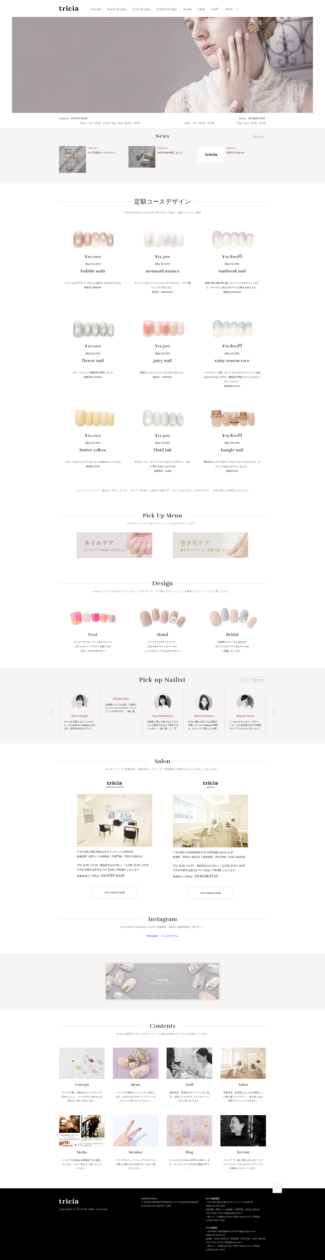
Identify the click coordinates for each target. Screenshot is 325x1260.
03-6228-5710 (206, 876)
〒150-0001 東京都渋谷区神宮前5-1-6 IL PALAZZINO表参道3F (170, 1202)
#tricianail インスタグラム (162, 936)
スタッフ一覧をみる (253, 680)
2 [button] (163, 110)
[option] (162, 56)
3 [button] (170, 110)
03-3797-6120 (113, 876)
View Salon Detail (114, 892)
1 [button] (156, 110)
